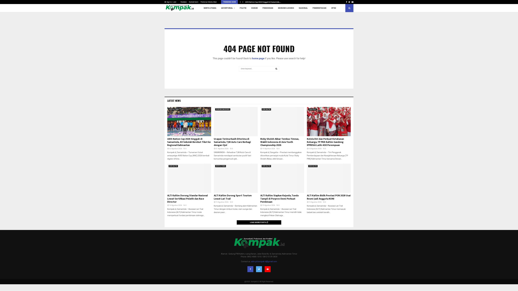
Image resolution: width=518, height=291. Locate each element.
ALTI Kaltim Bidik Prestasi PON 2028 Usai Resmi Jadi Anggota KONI (329, 197)
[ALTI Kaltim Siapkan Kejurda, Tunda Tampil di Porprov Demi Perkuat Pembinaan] (282, 178)
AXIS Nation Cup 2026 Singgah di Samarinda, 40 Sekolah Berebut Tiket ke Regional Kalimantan (189, 142)
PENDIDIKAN (268, 8)
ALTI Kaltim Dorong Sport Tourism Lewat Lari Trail (233, 197)
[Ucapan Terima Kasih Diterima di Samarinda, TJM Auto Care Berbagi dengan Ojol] (236, 121)
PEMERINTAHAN (319, 8)
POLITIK (243, 8)
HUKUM (254, 8)
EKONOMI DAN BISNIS (223, 109)
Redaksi (184, 2)
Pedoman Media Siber (209, 2)
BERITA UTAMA (210, 8)
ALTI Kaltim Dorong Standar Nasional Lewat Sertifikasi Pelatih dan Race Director (187, 199)
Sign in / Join (171, 2)
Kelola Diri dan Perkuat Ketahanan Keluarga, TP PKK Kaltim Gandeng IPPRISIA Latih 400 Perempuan (325, 142)
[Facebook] (250, 269)
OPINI (333, 8)
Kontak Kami (193, 2)
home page (258, 58)
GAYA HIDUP (312, 109)
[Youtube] (268, 269)
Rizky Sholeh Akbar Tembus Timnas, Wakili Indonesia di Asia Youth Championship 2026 (279, 142)
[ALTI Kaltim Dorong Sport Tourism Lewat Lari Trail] (236, 178)
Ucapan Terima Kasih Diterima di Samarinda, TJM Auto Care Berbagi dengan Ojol (232, 142)
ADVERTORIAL (227, 8)
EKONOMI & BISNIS (286, 8)
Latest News (174, 100)
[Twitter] (259, 269)
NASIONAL (303, 8)
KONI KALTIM (266, 109)
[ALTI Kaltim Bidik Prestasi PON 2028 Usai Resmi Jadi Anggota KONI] (329, 178)
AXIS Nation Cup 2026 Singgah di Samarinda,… (263, 2)
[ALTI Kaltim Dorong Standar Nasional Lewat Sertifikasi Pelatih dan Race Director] (189, 178)
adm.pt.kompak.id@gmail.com (264, 261)
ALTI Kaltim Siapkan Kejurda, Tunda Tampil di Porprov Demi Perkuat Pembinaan (279, 199)
